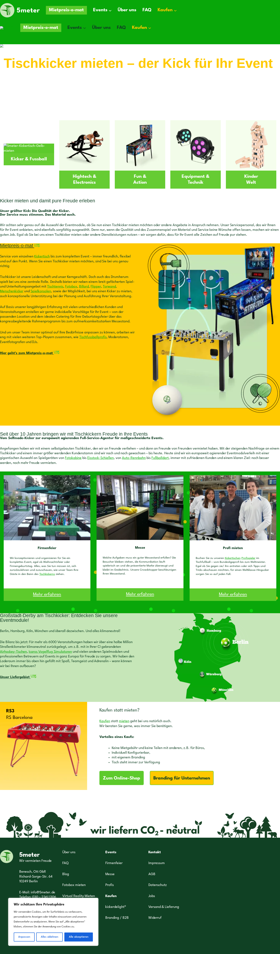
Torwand (109, 286)
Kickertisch (42, 256)
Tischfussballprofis (93, 337)
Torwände (35, 77)
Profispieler (248, 558)
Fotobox (71, 286)
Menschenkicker (11, 291)
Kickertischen (233, 558)
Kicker (11, 77)
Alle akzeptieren (78, 937)
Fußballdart (160, 458)
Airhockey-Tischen (13, 652)
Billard (84, 286)
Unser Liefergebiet (18, 677)
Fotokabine (73, 458)
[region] (53, 922)
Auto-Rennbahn (134, 458)
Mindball (15, 85)
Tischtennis (55, 286)
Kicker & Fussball (29, 159)
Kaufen (104, 721)
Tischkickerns (47, 574)
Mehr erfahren (47, 594)
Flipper (96, 286)
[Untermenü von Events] (110, 10)
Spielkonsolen (41, 291)
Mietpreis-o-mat (20, 245)
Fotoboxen (80, 77)
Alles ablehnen (49, 937)
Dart (57, 77)
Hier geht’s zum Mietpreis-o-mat (30, 353)
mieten (124, 721)
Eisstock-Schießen (100, 458)
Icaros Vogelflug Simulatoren (50, 652)
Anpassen (24, 937)
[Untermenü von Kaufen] (175, 10)
